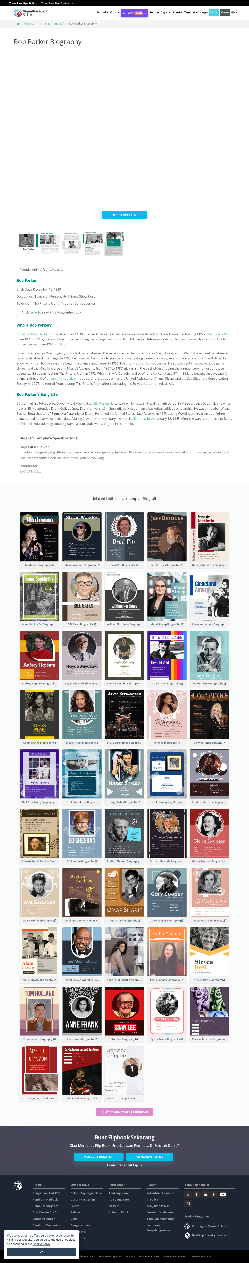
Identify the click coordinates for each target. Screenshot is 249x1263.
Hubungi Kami (118, 1212)
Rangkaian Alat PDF (46, 1193)
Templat (44, 23)
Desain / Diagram (83, 1199)
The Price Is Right (219, 334)
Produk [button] (101, 12)
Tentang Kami (119, 1193)
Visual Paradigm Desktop (56, 3)
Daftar (214, 12)
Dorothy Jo (141, 418)
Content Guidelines (159, 1212)
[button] (115, 12)
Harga (204, 12)
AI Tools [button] (132, 13)
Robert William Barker (33, 334)
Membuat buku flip (98, 1156)
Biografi (59, 23)
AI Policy (152, 1199)
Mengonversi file (149, 1156)
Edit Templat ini (124, 215)
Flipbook (29, 23)
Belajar (75, 1212)
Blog (74, 1219)
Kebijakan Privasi (158, 1206)
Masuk (225, 12)
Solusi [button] (176, 12)
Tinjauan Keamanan (160, 1219)
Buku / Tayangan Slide (86, 1193)
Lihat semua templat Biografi (124, 1112)
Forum (75, 1206)
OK (41, 1251)
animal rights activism (62, 378)
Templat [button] (189, 12)
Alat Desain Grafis (45, 1212)
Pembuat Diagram (45, 1206)
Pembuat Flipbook (45, 1199)
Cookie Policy (41, 1243)
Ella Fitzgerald (103, 403)
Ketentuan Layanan (160, 1193)
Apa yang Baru (119, 1199)
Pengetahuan (80, 1225)
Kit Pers (114, 1206)
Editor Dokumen (44, 1219)
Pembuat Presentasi (47, 1225)
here (33, 312)
